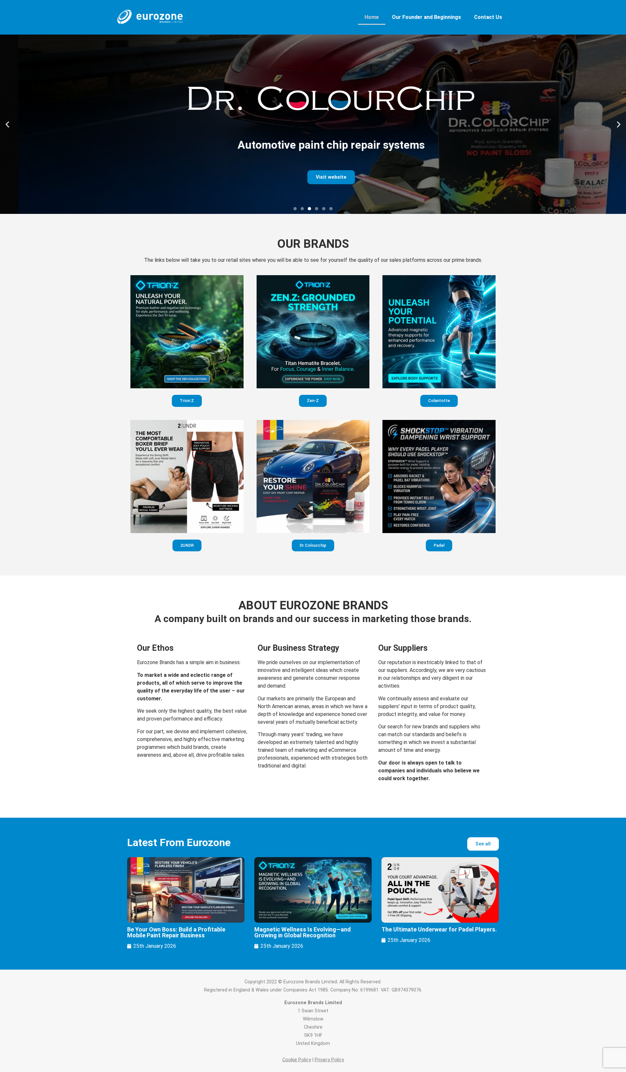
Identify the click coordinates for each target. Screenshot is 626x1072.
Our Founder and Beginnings (426, 17)
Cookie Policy (296, 1060)
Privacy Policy (329, 1060)
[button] (7, 124)
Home (372, 17)
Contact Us (488, 17)
